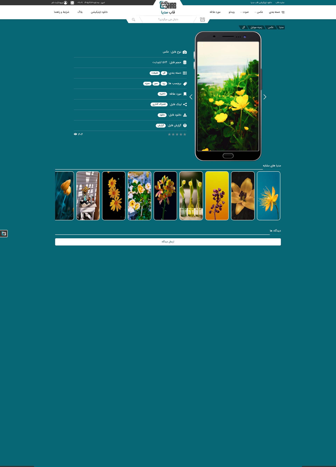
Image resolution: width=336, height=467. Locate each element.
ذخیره (162, 94)
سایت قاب (279, 3)
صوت (246, 12)
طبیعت (155, 73)
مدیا (281, 27)
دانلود (162, 115)
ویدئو (231, 12)
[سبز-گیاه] (265, 97)
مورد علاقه (215, 12)
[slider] (177, 135)
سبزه (147, 83)
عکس (260, 12)
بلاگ (80, 12)
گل (243, 27)
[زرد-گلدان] (191, 97)
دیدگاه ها (275, 231)
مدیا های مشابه (272, 166)
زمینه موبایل (256, 27)
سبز (156, 83)
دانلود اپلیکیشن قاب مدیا (261, 3)
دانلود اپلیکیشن (99, 12)
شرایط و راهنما (61, 12)
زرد (163, 83)
